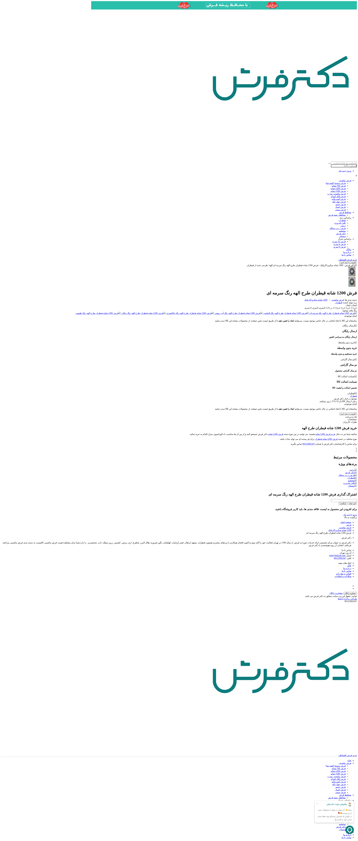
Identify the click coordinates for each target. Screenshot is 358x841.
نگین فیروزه (340, 223)
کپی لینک (352, 503)
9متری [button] (315, 308)
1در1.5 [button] (353, 308)
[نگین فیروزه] (179, 483)
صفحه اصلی (345, 522)
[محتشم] (179, 480)
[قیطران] (179, 478)
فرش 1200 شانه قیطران (326, 439)
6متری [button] (321, 308)
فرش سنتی (340, 210)
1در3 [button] (343, 308)
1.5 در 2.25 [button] (330, 308)
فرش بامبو (341, 204)
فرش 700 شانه (339, 186)
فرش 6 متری (339, 244)
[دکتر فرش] (179, 472)
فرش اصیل (340, 207)
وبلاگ (348, 249)
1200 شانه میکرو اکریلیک (315, 300)
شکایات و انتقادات (343, 576)
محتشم (342, 231)
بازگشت (343, 503)
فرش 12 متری (339, 241)
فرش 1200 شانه (338, 188)
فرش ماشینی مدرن (336, 194)
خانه (349, 760)
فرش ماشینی (345, 180)
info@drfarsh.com (337, 555)
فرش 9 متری (339, 247)
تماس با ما (346, 255)
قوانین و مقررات (343, 573)
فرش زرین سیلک (338, 228)
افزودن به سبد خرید (348, 262)
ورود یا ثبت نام (350, 515)
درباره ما (347, 252)
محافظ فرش (345, 212)
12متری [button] (308, 308)
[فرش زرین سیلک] (179, 475)
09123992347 (308, 444)
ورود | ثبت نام (345, 171)
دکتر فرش (341, 233)
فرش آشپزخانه (339, 199)
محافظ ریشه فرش (337, 215)
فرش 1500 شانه (338, 191)
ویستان (342, 236)
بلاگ (349, 565)
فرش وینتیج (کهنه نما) (336, 183)
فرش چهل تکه (339, 202)
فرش (348, 525)
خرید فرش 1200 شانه (325, 434)
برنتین (343, 225)
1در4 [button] (338, 308)
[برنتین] (179, 470)
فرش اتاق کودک (338, 196)
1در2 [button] (347, 308)
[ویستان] (179, 485)
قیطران (342, 220)
